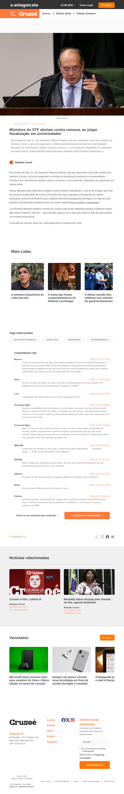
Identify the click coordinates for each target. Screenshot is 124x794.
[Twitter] (68, 720)
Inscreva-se (95, 765)
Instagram (102, 537)
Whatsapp (97, 537)
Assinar (106, 5)
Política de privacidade (91, 781)
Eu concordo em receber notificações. (94, 749)
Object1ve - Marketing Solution (21, 787)
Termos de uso (109, 781)
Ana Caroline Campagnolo (84, 202)
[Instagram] (72, 720)
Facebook (107, 537)
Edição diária (63, 13)
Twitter (113, 537)
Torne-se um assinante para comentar (36, 515)
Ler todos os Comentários (86, 515)
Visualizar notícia (21, 264)
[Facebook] (63, 720)
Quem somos (46, 781)
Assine (76, 781)
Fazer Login (86, 5)
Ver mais (106, 637)
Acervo (46, 13)
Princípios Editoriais (62, 781)
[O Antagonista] (24, 5)
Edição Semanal (86, 13)
